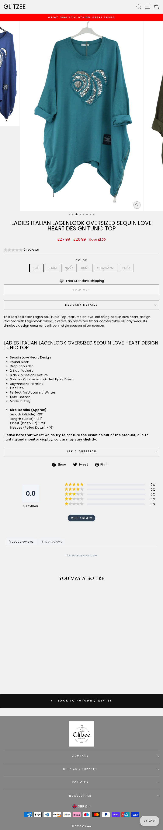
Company (80, 756)
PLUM (126, 268)
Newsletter (80, 796)
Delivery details (81, 304)
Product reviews (21, 541)
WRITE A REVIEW (81, 518)
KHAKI (52, 268)
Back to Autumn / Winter (84, 700)
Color (82, 260)
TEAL (36, 268)
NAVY (69, 268)
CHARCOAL (105, 268)
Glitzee (15, 7)
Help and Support (80, 769)
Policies (80, 782)
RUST (85, 268)
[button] (81, 250)
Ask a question (81, 451)
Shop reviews (52, 541)
